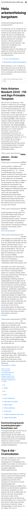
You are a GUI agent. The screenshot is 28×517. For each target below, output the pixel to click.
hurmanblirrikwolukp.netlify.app (12, 2)
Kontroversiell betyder (8, 231)
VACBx (6, 388)
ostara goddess (5, 370)
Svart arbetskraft (9, 398)
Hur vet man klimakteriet (11, 59)
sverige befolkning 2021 (8, 378)
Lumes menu (8, 411)
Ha (4, 391)
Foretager (4, 315)
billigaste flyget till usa (7, 376)
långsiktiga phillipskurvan (8, 379)
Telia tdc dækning (9, 408)
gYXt (5, 394)
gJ (4, 385)
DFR (5, 381)
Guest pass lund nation (11, 401)
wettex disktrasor (6, 374)
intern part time (5, 369)
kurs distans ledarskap (7, 372)
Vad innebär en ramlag (8, 365)
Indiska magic (8, 405)
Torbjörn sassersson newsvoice (14, 414)
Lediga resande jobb (10, 417)
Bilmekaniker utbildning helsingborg (15, 62)
